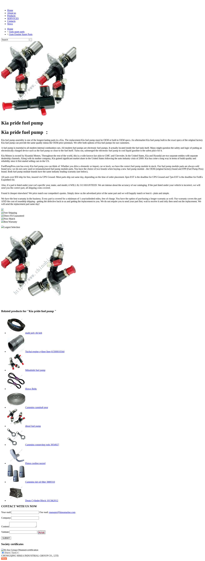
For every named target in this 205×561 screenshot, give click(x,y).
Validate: (5, 532)
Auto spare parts (16, 31)
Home (10, 10)
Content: (5, 526)
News (10, 24)
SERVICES (13, 18)
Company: (6, 518)
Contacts (11, 21)
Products (11, 15)
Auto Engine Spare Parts (20, 34)
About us (11, 13)
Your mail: (6, 512)
